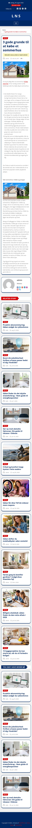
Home (4, 30)
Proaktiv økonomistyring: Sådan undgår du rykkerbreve (15, 326)
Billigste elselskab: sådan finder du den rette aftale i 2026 (14, 615)
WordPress (22, 823)
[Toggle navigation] (16, 23)
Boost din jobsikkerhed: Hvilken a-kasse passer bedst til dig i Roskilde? (15, 360)
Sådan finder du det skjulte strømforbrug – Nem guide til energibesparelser (15, 395)
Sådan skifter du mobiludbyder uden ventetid (15, 540)
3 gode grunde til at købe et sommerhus (15, 32)
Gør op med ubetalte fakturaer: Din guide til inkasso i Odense (12, 431)
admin (7, 58)
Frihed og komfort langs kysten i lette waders (13, 468)
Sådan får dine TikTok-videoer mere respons (16, 504)
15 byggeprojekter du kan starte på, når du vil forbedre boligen (15, 653)
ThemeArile (18, 825)
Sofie (7, 330)
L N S (16, 15)
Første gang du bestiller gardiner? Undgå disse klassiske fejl (13, 576)
